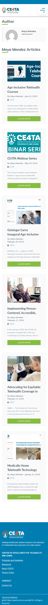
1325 (11, 99)
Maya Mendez (29, 31)
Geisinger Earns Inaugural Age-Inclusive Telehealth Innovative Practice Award (23, 232)
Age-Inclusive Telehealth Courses (23, 89)
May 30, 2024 (31, 163)
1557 (11, 402)
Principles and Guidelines (12, 560)
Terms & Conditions (9, 597)
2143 (11, 166)
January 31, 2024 (32, 474)
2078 (11, 478)
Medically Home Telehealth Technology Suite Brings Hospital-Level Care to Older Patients (22, 468)
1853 (11, 245)
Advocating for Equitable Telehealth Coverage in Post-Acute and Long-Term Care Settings (23, 389)
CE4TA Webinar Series (22, 158)
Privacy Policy (8, 572)
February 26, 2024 (15, 241)
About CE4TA (8, 568)
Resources (6, 564)
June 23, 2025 (31, 96)
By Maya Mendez (15, 96)
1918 (11, 323)
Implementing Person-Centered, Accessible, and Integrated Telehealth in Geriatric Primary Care (22, 311)
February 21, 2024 (15, 320)
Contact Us (7, 585)
